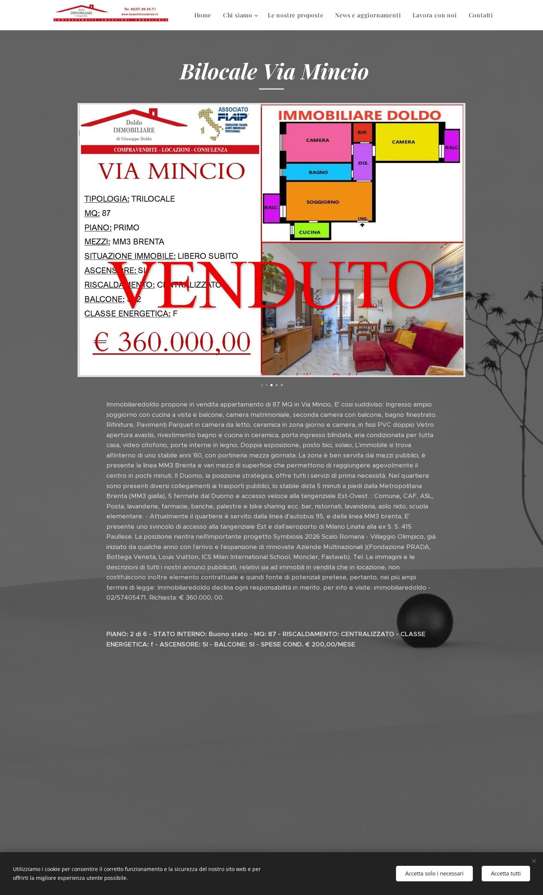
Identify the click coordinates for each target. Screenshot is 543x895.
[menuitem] (204, 15)
